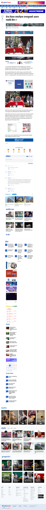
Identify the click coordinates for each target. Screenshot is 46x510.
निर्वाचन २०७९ (32, 494)
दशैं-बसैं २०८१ (32, 499)
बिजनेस (8, 5)
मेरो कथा (24, 497)
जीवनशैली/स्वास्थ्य (3, 494)
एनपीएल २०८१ (17, 488)
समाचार (5, 5)
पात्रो (27, 5)
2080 (24, 490)
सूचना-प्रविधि (10, 494)
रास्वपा (27, 7)
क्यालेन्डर (8, 359)
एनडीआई (12, 7)
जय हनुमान (9, 178)
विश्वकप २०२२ (32, 498)
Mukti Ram (9, 188)
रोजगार (9, 491)
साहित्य (2, 491)
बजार (9, 488)
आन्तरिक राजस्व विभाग (22, 7)
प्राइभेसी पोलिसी (39, 492)
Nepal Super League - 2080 (19, 495)
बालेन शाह (4, 7)
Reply (8, 185)
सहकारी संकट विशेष (33, 488)
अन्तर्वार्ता (2, 492)
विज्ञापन (39, 491)
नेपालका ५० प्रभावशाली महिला (25, 489)
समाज (2, 488)
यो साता (12, 428)
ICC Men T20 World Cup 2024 (19, 490)
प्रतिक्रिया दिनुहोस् (30, 163)
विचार (17, 5)
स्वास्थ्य (36, 5)
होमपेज (2, 5)
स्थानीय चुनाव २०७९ (33, 493)
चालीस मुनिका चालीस (25, 493)
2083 (24, 496)
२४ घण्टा (8, 428)
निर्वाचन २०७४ (32, 492)
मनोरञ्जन (14, 5)
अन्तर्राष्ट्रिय (2, 497)
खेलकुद (20, 5)
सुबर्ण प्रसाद (9, 172)
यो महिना (15, 428)
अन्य (22, 5)
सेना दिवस (7, 143)
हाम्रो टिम (39, 488)
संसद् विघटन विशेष (33, 491)
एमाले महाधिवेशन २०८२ (33, 497)
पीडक (7, 7)
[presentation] (31, 194)
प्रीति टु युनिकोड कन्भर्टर (25, 500)
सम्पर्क (38, 493)
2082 (24, 492)
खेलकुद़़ (2, 493)
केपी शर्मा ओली (16, 7)
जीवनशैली (11, 5)
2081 (24, 491)
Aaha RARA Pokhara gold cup (18, 493)
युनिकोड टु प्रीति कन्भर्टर (25, 501)
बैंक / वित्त (10, 492)
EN (38, 5)
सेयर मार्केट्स (31, 5)
